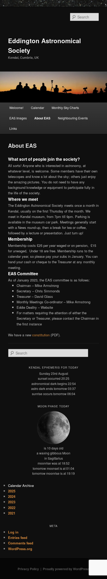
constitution (41, 334)
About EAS (42, 118)
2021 (11, 513)
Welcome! (16, 107)
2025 (11, 490)
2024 (11, 496)
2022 (11, 507)
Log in (13, 532)
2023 (11, 501)
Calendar (37, 107)
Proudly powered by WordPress (66, 569)
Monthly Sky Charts (65, 107)
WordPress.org (20, 548)
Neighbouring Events (73, 118)
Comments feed (20, 543)
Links (13, 128)
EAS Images (18, 118)
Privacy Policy (28, 569)
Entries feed (17, 537)
